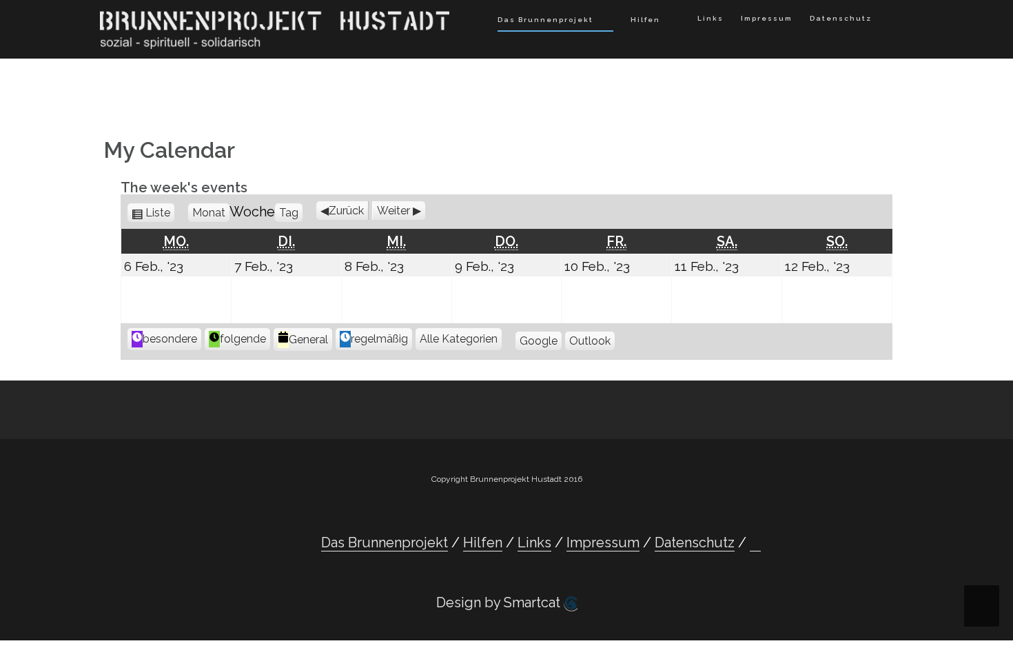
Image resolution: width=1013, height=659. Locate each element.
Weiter (393, 210)
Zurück (346, 210)
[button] (892, 21)
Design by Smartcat (500, 602)
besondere (170, 338)
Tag (288, 212)
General (308, 339)
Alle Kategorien (459, 338)
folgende (243, 338)
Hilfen (645, 19)
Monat (208, 212)
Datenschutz (841, 18)
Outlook (590, 341)
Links (710, 18)
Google (538, 341)
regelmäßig (379, 338)
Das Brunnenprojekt (545, 19)
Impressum (766, 18)
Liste (159, 212)
